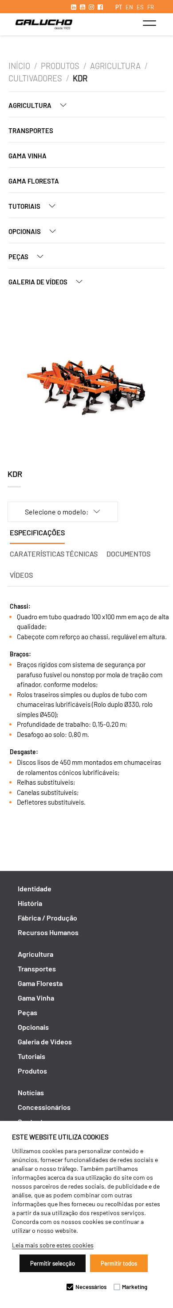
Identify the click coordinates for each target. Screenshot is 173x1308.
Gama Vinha (27, 156)
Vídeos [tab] (21, 575)
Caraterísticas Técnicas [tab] (54, 553)
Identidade (34, 888)
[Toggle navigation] (149, 23)
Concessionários (44, 1107)
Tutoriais (25, 206)
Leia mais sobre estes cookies (53, 1245)
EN (129, 7)
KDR (80, 78)
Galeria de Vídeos (38, 282)
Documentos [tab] (128, 553)
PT (118, 7)
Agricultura (115, 66)
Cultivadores (35, 78)
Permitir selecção (52, 1263)
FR (150, 7)
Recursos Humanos (48, 932)
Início (19, 66)
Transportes (30, 130)
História (30, 903)
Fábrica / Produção (47, 917)
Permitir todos (119, 1263)
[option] (87, 383)
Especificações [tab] (37, 532)
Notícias (31, 1092)
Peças (19, 257)
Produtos (60, 66)
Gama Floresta (33, 181)
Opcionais (25, 231)
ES (140, 7)
